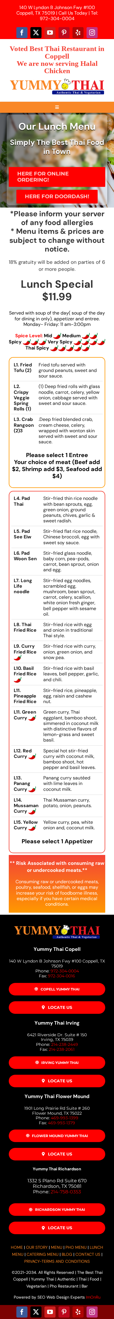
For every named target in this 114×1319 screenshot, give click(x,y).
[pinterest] (64, 32)
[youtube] (50, 32)
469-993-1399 (64, 1117)
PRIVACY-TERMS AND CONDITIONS (57, 1261)
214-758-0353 (66, 1192)
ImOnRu (93, 1297)
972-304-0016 (61, 976)
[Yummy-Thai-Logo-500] (57, 79)
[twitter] (36, 32)
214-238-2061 (62, 1049)
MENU (56, 1247)
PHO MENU (76, 1247)
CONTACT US (87, 1254)
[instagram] (92, 32)
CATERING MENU (42, 1254)
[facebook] (21, 32)
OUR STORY (37, 1247)
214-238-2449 (64, 1044)
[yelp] (78, 32)
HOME (17, 1247)
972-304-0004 (65, 971)
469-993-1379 (61, 1122)
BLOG (67, 1254)
